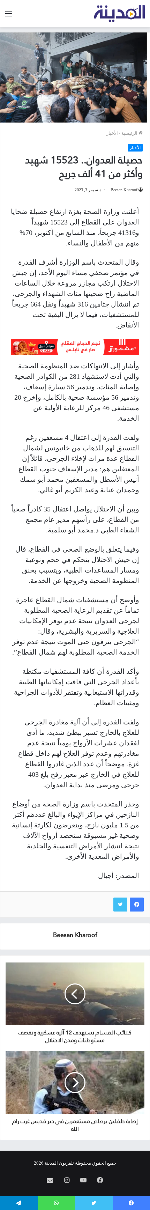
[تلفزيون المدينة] (119, 13)
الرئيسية (129, 133)
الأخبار (112, 133)
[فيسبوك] (137, 905)
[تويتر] (120, 905)
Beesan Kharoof (124, 189)
